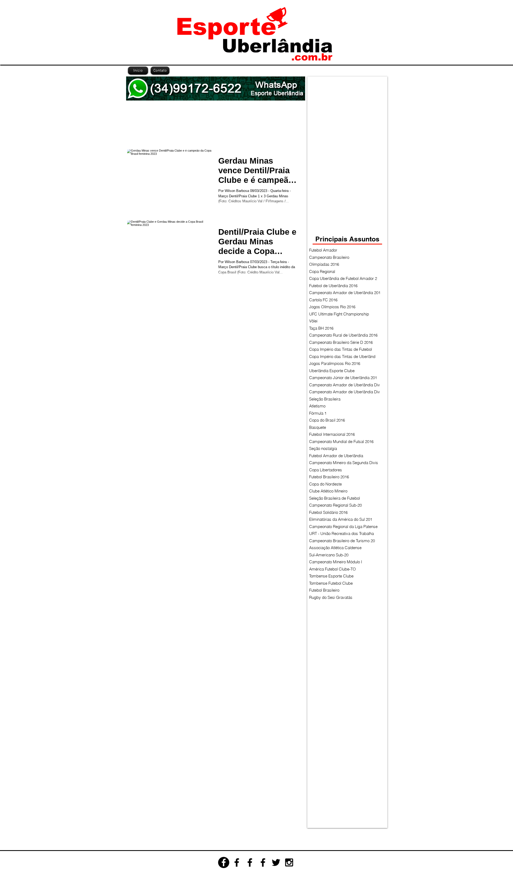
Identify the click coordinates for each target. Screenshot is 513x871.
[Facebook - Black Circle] (223, 862)
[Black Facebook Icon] (236, 862)
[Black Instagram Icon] (289, 862)
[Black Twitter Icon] (276, 862)
